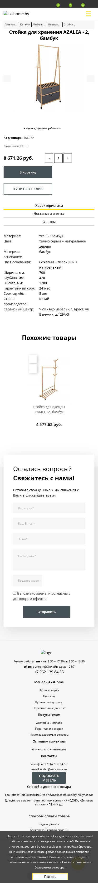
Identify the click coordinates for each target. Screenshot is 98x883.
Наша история (49, 690)
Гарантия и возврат (49, 729)
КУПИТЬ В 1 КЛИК (28, 189)
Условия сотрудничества (49, 749)
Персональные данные (49, 708)
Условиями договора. (50, 867)
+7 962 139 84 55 (49, 672)
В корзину (28, 172)
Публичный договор (49, 702)
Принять (50, 876)
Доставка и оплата (49, 723)
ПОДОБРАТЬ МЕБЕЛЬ (49, 777)
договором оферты (29, 598)
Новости (49, 696)
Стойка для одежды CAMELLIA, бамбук (49, 409)
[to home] (49, 652)
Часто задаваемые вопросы (49, 735)
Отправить (47, 611)
